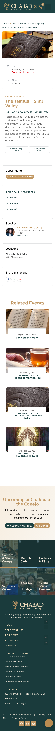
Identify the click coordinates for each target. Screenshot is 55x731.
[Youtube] (33, 723)
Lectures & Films (13, 676)
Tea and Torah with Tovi (27, 376)
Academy (11, 634)
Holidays (11, 640)
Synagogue (13, 645)
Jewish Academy (17, 653)
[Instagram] (27, 723)
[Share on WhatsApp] (13, 279)
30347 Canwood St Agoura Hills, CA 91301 (25, 693)
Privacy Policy (20, 717)
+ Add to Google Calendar (16, 149)
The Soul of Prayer (27, 337)
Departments (14, 629)
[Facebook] (21, 723)
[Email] (19, 279)
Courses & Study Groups (17, 681)
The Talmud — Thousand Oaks (27, 416)
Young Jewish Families (16, 666)
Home (6, 23)
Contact (11, 689)
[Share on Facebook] (8, 279)
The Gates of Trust (27, 455)
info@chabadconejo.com (17, 703)
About (9, 624)
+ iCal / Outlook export (39, 149)
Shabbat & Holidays (15, 671)
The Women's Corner (15, 656)
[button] (48, 7)
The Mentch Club (15, 661)
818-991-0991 (13, 698)
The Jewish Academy (23, 23)
